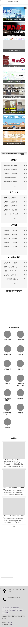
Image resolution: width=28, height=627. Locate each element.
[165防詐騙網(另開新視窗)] (7, 539)
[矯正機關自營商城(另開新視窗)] (7, 559)
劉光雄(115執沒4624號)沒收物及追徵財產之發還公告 (11, 238)
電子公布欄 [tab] (14, 192)
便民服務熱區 (14, 327)
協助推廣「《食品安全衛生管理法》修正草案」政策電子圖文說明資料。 (11, 206)
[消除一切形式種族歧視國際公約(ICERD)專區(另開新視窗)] (7, 549)
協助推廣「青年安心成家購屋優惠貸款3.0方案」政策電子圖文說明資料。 (11, 210)
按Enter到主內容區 (5, 1)
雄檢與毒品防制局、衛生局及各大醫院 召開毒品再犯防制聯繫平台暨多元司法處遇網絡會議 (11, 165)
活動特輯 (14, 438)
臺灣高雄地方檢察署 (14, 291)
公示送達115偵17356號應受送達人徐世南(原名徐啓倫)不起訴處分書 (11, 242)
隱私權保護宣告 (6, 607)
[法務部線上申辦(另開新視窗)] (7, 564)
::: (0, 5)
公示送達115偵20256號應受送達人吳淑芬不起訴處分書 (11, 234)
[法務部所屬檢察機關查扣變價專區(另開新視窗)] (7, 544)
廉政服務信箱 (20, 610)
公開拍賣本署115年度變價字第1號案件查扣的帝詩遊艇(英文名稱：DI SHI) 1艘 (11, 263)
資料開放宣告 (5, 612)
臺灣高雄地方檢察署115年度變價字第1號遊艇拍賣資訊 (11, 267)
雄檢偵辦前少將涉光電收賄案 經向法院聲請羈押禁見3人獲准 (11, 181)
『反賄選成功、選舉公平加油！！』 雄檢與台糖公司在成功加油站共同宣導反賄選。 (11, 173)
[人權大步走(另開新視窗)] (7, 569)
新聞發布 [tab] (14, 160)
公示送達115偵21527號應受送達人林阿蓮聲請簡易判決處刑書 (11, 246)
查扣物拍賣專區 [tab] (14, 257)
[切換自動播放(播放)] (25, 8)
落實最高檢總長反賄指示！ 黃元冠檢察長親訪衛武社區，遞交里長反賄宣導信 (11, 177)
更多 (15, 186)
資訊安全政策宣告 (15, 607)
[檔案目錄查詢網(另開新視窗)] (7, 579)
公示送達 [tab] (14, 225)
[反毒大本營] (7, 534)
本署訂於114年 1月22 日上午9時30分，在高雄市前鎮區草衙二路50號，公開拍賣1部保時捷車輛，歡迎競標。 (11, 271)
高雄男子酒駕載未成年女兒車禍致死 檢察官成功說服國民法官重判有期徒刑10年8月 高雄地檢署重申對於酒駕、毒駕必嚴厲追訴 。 (11, 169)
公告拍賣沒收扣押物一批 (10, 275)
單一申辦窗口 (5, 610)
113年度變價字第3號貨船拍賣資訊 (11, 279)
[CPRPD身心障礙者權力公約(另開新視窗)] (7, 554)
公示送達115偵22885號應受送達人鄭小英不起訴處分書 (11, 230)
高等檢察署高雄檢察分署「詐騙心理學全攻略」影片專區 (12, 153)
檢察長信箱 (12, 610)
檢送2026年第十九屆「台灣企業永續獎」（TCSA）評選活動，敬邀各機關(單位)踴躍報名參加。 (11, 214)
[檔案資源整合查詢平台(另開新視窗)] (7, 574)
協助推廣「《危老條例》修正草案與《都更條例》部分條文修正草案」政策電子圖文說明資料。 (11, 202)
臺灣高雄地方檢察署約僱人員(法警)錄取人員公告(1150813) (11, 198)
